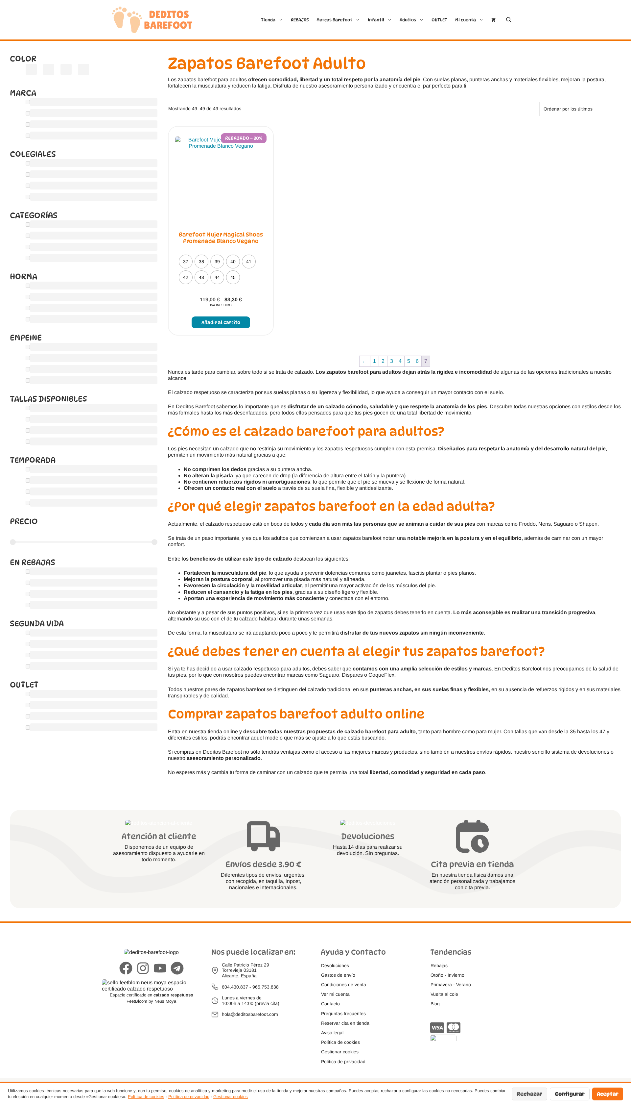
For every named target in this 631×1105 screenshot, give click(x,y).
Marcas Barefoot (334, 19)
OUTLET (439, 19)
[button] (340, 1051)
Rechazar (529, 1094)
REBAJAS (300, 19)
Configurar (570, 1094)
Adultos (408, 19)
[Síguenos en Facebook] (126, 969)
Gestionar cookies (230, 1096)
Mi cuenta (465, 19)
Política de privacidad (188, 1096)
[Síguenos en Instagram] (143, 969)
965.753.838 (265, 987)
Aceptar (608, 1094)
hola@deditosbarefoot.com (250, 1014)
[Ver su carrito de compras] (493, 20)
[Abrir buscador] (509, 19)
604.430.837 (235, 987)
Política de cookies (146, 1096)
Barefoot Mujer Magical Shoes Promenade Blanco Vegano (221, 237)
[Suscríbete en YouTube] (160, 969)
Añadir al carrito (220, 322)
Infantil (376, 19)
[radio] (185, 261)
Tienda (268, 19)
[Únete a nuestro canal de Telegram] (177, 969)
